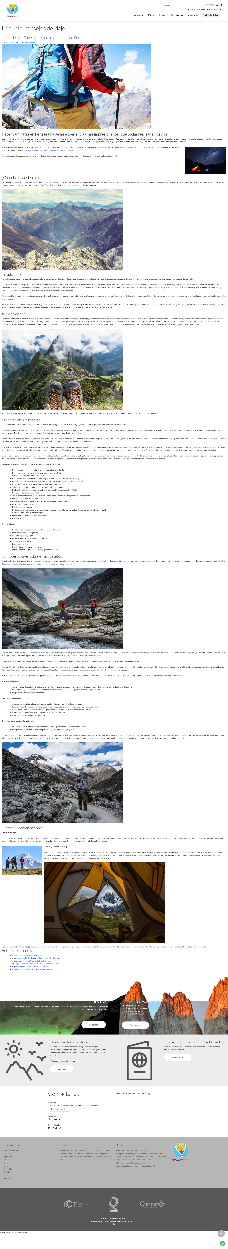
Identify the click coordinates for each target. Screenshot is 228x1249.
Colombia (8, 1169)
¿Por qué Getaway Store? (196, 9)
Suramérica (138, 15)
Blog (208, 9)
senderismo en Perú (108, 947)
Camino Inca (53, 947)
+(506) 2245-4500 (55, 1119)
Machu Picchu (85, 947)
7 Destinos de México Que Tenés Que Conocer (31, 961)
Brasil (6, 1163)
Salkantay (96, 947)
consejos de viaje (65, 947)
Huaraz (76, 947)
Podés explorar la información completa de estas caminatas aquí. (50, 150)
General (22, 947)
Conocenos (135, 1025)
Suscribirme (178, 1057)
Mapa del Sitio (106, 1218)
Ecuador (7, 1172)
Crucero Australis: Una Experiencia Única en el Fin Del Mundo (37, 958)
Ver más (62, 1068)
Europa (162, 15)
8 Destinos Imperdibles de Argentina (27, 955)
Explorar (93, 1024)
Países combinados (11, 1150)
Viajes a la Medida (211, 15)
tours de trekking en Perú (127, 947)
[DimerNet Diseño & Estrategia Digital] (114, 1224)
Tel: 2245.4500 (212, 5)
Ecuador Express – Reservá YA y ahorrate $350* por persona (84, 1150)
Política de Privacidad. (119, 1218)
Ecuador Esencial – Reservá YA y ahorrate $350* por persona (84, 1153)
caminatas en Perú (39, 947)
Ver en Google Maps (60, 1109)
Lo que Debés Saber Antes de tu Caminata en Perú (42, 37)
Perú (6, 1175)
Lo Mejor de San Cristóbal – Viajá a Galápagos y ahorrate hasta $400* (85, 1157)
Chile (6, 1166)
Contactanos (217, 9)
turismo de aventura (158, 947)
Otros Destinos (176, 15)
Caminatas (14, 947)
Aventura (7, 1178)
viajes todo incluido (200, 947)
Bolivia (6, 1160)
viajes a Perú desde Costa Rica (179, 947)
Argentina (8, 1156)
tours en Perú (144, 947)
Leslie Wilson (29, 42)
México (151, 15)
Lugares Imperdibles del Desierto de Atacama (30, 966)
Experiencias (193, 15)
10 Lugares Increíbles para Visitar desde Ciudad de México (36, 964)
